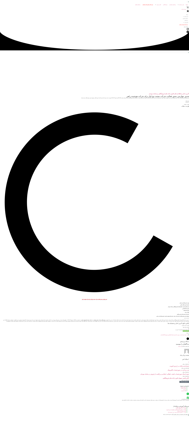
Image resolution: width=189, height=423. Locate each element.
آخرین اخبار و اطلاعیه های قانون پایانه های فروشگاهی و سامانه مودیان (169, 93)
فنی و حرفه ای (181, 4)
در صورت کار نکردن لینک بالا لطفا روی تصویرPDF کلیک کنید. (170, 334)
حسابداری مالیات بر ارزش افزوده (179, 366)
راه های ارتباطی (137, 4)
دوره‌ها (187, 4)
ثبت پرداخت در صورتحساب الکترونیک (178, 370)
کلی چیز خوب (159, 4)
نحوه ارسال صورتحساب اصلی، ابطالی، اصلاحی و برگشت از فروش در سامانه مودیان (164, 374)
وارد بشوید (180, 346)
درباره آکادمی (165, 4)
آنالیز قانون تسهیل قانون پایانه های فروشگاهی (176, 378)
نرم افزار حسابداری (172, 4)
